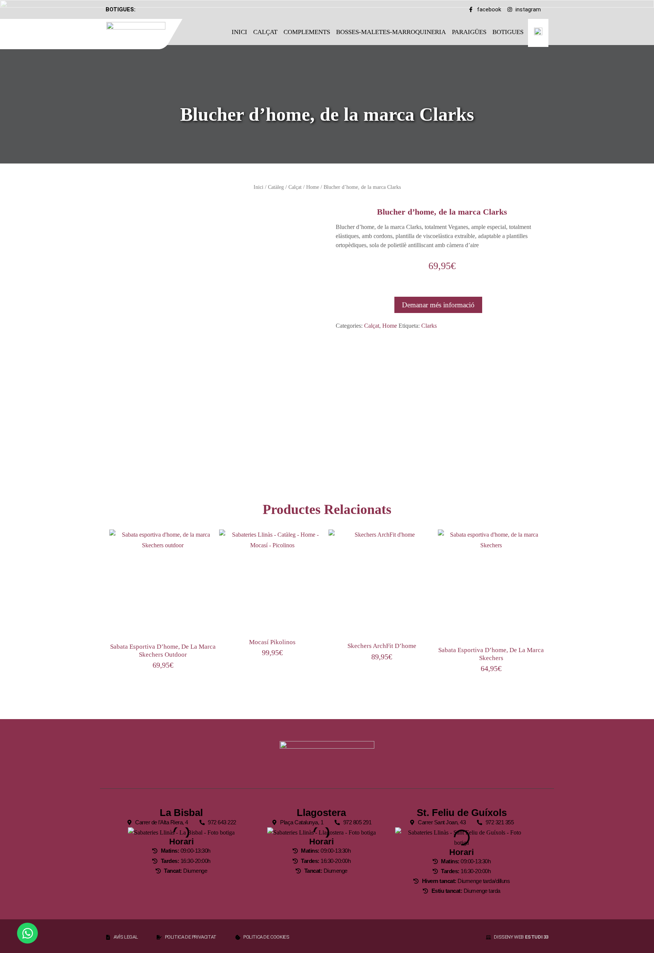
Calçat (265, 32)
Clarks (429, 325)
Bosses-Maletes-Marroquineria (391, 32)
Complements (306, 32)
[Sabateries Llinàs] (140, 33)
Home (312, 187)
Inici (239, 32)
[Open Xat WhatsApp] (27, 933)
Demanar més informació (438, 305)
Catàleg (276, 187)
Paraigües (469, 32)
